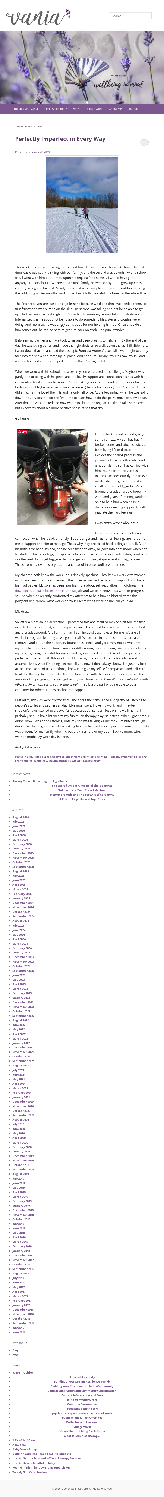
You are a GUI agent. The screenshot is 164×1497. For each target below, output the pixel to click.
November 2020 (23, 1106)
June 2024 (18, 930)
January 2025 (21, 898)
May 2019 (18, 1188)
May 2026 (18, 830)
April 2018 (19, 1237)
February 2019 (22, 1201)
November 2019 (23, 1160)
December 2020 (23, 1101)
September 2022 (23, 1016)
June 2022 (18, 1025)
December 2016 (23, 1309)
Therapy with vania (26, 109)
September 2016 (23, 1323)
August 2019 (20, 1174)
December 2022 (23, 1002)
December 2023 (23, 957)
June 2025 (18, 880)
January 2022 (21, 1043)
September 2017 (23, 1269)
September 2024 (23, 916)
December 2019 (23, 1156)
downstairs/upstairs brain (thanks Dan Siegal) (48, 590)
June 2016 (18, 1332)
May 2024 (18, 934)
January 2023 (21, 998)
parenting (101, 757)
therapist (30, 760)
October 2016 (21, 1318)
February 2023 (22, 993)
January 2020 (21, 1151)
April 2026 (19, 835)
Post (36, 757)
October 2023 (21, 966)
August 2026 (20, 817)
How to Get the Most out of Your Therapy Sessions (46, 1458)
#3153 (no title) (22, 1372)
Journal (133, 109)
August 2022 (20, 1020)
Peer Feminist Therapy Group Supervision (41, 1467)
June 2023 (18, 975)
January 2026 (21, 848)
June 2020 (18, 1129)
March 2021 (20, 1088)
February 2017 (22, 1300)
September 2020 (23, 1115)
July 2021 (18, 1070)
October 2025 (21, 862)
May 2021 (18, 1079)
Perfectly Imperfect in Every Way (60, 139)
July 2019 (18, 1179)
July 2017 (18, 1278)
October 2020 (21, 1111)
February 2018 (22, 1246)
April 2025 (19, 885)
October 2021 (21, 1056)
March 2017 (20, 1296)
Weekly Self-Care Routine (30, 1472)
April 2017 (19, 1292)
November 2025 (23, 858)
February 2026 (22, 844)
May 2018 (18, 1233)
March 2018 (20, 1242)
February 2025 (22, 894)
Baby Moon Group (24, 1449)
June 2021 (18, 1075)
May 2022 (18, 1029)
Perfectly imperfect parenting (128, 757)
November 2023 (23, 962)
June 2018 (18, 1228)
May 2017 (18, 1287)
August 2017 (20, 1273)
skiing (19, 760)
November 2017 (23, 1260)
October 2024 (21, 912)
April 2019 (19, 1192)
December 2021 (23, 1047)
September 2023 (23, 971)
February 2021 (22, 1093)
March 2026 (20, 839)
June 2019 (18, 1183)
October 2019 (21, 1165)
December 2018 (23, 1210)
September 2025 (23, 867)
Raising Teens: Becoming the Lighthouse (40, 781)
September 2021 (23, 1061)
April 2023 (19, 984)
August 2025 (20, 871)
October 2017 (21, 1264)
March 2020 (20, 1142)
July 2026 (18, 821)
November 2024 (23, 907)
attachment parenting (79, 757)
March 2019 (20, 1196)
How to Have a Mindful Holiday (33, 1463)
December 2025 (23, 853)
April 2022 (19, 1034)
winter (76, 760)
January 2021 (21, 1097)
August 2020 (20, 1120)
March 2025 (20, 889)
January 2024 (21, 952)
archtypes (57, 757)
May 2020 (18, 1133)
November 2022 (23, 1007)
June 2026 (18, 826)
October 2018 (21, 1219)
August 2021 (20, 1065)
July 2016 (18, 1328)
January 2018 (21, 1251)
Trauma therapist (59, 760)
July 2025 (18, 876)
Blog (29, 757)
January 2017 (21, 1305)
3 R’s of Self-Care (23, 1440)
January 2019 (21, 1205)
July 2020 (18, 1124)
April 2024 (19, 939)
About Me (115, 109)
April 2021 (19, 1084)
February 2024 (22, 948)
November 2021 (23, 1052)
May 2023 (18, 980)
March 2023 (20, 989)
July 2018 (18, 1224)
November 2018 (23, 1215)
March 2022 (20, 1038)
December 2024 (23, 903)
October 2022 (21, 1011)
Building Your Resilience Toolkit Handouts (41, 1454)
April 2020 (19, 1138)
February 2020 (22, 1147)
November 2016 (23, 1314)
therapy (42, 760)
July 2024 (18, 925)
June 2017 (18, 1282)
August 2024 (20, 921)
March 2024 (20, 943)
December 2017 (23, 1255)
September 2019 (23, 1169)
